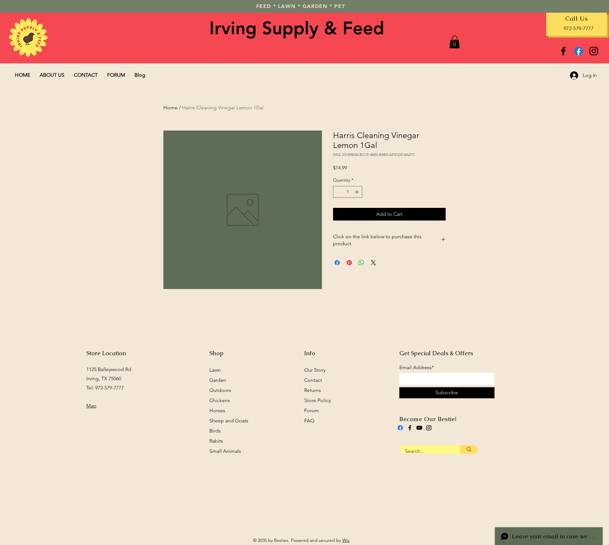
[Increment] (357, 191)
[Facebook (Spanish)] (400, 427)
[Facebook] (563, 51)
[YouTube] (419, 427)
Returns (312, 390)
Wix (346, 540)
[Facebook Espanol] (578, 51)
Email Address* (416, 367)
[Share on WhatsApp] (361, 262)
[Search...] (469, 449)
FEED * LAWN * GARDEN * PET (300, 6)
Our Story (314, 370)
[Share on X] (373, 262)
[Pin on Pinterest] (349, 262)
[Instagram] (593, 51)
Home (170, 108)
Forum (311, 410)
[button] (454, 41)
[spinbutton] (347, 191)
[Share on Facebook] (337, 262)
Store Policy (317, 400)
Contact (313, 380)
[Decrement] (338, 191)
